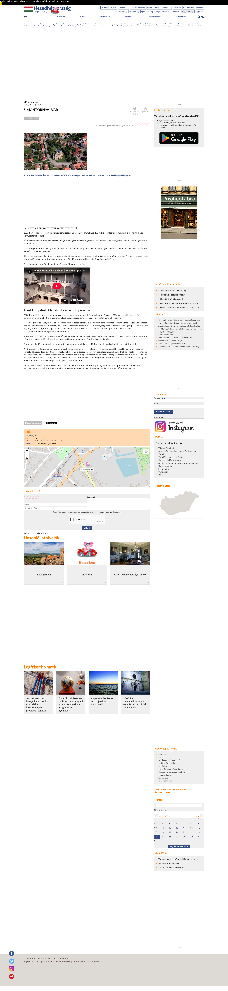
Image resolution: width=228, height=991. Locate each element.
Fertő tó (121, 24)
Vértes (99, 26)
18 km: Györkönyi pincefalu (171, 299)
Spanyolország (147, 11)
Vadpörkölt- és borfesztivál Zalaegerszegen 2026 (181, 859)
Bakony (51, 24)
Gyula (147, 24)
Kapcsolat (181, 16)
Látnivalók (105, 16)
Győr (141, 24)
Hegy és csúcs (171, 26)
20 (177, 832)
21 (184, 832)
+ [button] (27, 450)
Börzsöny (66, 24)
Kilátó (199, 26)
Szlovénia (175, 11)
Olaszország (134, 11)
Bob (146, 26)
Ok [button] (1, 3)
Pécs (39, 26)
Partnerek (56, 961)
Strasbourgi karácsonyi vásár (169, 760)
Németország (121, 11)
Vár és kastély (31, 118)
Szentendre (163, 469)
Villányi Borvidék (166, 448)
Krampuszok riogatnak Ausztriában (171, 344)
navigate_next (202, 809)
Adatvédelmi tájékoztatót (67, 512)
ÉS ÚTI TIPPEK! (163, 792)
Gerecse (128, 24)
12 (170, 828)
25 (163, 836)
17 (155, 832)
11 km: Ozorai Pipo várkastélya (173, 290)
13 (177, 828)
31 (155, 841)
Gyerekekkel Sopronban (169, 460)
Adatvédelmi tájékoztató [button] (59, 1)
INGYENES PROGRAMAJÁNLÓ (171, 789)
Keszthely (153, 24)
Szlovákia (165, 11)
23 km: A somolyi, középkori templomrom (178, 303)
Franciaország (153, 8)
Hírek (82, 16)
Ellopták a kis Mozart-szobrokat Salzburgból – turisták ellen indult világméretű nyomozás (71, 704)
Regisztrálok (158, 417)
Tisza (83, 26)
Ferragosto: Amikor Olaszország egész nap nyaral (177, 323)
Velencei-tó (91, 26)
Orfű (196, 24)
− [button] (27, 454)
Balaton (58, 24)
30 (199, 836)
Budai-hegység (76, 24)
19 (170, 832)
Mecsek (173, 24)
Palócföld (33, 26)
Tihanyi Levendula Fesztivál (171, 867)
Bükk (84, 24)
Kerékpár (192, 26)
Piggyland (199, 11)
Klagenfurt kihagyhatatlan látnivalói (171, 772)
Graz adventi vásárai (166, 335)
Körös (161, 24)
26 (170, 836)
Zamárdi (162, 454)
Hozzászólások (154, 16)
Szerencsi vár (163, 778)
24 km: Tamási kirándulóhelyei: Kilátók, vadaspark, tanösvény (187, 307)
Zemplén (120, 26)
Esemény (35, 24)
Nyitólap (61, 16)
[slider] (142, 124)
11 (163, 828)
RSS (81, 961)
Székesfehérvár (66, 26)
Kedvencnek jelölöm (34, 423)
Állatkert (133, 26)
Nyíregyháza (189, 24)
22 (191, 832)
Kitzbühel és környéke (166, 763)
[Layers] (146, 451)
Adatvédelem (92, 961)
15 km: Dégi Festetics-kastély (171, 294)
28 (184, 836)
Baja (160, 475)
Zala (113, 26)
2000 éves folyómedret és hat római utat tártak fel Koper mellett (134, 703)
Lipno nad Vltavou (165, 781)
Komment (91, 497)
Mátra (166, 24)
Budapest (27, 24)
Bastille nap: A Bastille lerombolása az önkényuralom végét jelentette (185, 329)
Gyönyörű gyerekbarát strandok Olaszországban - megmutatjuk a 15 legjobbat (188, 320)
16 (199, 828)
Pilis (44, 26)
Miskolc (180, 24)
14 (184, 828)
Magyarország (187, 11)
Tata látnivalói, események (170, 457)
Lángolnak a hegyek (166, 332)
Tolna (40, 104)
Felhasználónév (160, 398)
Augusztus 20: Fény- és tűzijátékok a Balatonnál (102, 701)
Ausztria (104, 8)
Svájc (157, 11)
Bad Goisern (163, 766)
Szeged (56, 26)
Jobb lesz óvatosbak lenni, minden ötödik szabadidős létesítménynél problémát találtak (37, 704)
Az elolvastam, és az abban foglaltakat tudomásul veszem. (88, 512)
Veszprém (106, 26)
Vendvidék (163, 472)
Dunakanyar (108, 24)
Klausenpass (163, 754)
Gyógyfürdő (161, 26)
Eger (115, 24)
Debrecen (98, 24)
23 (199, 832)
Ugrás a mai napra (179, 846)
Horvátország (188, 8)
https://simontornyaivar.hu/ (45, 443)
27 (177, 836)
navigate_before (156, 815)
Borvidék (152, 26)
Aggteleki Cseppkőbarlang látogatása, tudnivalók (178, 463)
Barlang (140, 26)
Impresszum (30, 961)
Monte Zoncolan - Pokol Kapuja (170, 769)
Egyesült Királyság (138, 8)
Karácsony (43, 24)
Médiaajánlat (70, 961)
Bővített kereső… (160, 810)
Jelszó (156, 403)
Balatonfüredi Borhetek (169, 863)
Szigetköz (76, 26)
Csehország (123, 8)
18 (163, 832)
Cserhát (90, 24)
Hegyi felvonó (182, 26)
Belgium (113, 8)
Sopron (50, 26)
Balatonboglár (165, 466)
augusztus (165, 816)
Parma (161, 757)
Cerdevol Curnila (164, 775)
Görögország (166, 8)
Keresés (128, 16)
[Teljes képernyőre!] (27, 458)
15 (191, 828)
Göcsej (135, 24)
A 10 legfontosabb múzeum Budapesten (177, 451)
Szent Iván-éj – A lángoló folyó (170, 341)
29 (191, 836)
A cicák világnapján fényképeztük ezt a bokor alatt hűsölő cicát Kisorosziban (187, 326)
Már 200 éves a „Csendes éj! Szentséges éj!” (175, 338)
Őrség (26, 26)
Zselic (127, 26)
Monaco (199, 8)
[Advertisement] (87, 202)
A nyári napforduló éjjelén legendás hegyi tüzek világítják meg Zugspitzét (186, 346)
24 (155, 836)
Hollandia (177, 8)
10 (155, 828)
